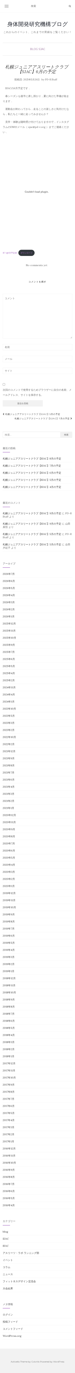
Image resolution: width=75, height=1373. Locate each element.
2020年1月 (9, 886)
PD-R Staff (51, 79)
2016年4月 (9, 1205)
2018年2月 (9, 1049)
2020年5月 (9, 857)
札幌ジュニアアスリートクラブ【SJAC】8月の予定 (32, 458)
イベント (8, 1260)
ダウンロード (27, 253)
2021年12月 (9, 751)
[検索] (69, 6)
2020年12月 (9, 815)
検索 (66, 434)
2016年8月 (9, 1177)
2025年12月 (9, 623)
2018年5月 (9, 1028)
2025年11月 (9, 630)
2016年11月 (9, 1155)
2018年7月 (9, 1013)
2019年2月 (9, 964)
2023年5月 (9, 715)
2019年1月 (8, 971)
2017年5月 (9, 1113)
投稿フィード (10, 1321)
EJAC (6, 1238)
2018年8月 (9, 1006)
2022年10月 (9, 737)
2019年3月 (9, 957)
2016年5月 (9, 1198)
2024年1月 (9, 701)
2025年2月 (9, 680)
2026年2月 (9, 609)
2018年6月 (9, 1020)
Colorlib (35, 1361)
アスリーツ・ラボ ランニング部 (21, 1253)
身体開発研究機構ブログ (37, 24)
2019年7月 (9, 928)
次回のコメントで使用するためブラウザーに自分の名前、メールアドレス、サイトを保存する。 (37, 392)
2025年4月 (9, 673)
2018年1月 (8, 1056)
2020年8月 (9, 836)
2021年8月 (9, 765)
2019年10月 (9, 907)
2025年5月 (9, 666)
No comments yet (36, 265)
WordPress (58, 1361)
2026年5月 (9, 588)
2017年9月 (9, 1084)
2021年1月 (8, 808)
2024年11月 (9, 687)
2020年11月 (9, 822)
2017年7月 (8, 1099)
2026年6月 (9, 581)
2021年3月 (8, 793)
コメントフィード (13, 1328)
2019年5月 (9, 942)
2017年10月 (9, 1077)
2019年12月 (9, 893)
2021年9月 (9, 758)
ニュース (8, 1274)
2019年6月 (9, 935)
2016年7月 (9, 1184)
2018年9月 (9, 999)
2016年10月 (9, 1162)
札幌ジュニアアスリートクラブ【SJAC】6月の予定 (32, 472)
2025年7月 (9, 652)
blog (34, 49)
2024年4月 (9, 694)
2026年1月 (9, 616)
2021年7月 (8, 772)
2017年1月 (8, 1141)
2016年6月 (9, 1191)
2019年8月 (9, 921)
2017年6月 (9, 1106)
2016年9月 (9, 1169)
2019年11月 (9, 900)
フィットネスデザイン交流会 (19, 1281)
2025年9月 (9, 644)
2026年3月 (9, 602)
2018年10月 (9, 992)
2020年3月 (9, 871)
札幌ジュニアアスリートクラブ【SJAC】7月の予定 (42, 418)
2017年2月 (8, 1134)
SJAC (42, 49)
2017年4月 (9, 1120)
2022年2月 (9, 744)
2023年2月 (9, 730)
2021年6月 (9, 779)
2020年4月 (9, 864)
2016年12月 (9, 1148)
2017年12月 (9, 1063)
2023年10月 (9, 708)
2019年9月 (9, 914)
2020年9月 (9, 829)
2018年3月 (9, 1042)
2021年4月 (9, 786)
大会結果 (8, 1288)
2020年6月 (9, 850)
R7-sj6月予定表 (10, 253)
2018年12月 (9, 978)
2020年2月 (9, 879)
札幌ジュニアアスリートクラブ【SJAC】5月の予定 (32, 414)
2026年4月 (9, 595)
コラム (6, 1267)
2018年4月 (9, 1035)
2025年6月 (9, 659)
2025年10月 (9, 637)
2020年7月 (9, 843)
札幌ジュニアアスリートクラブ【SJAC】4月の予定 (32, 487)
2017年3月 (8, 1127)
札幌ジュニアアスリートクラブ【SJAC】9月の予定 (32, 513)
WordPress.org (12, 1336)
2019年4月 (9, 950)
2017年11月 (9, 1070)
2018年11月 (9, 985)
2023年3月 (9, 723)
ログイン (8, 1314)
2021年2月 (8, 801)
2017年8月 (9, 1091)
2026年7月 (9, 574)
